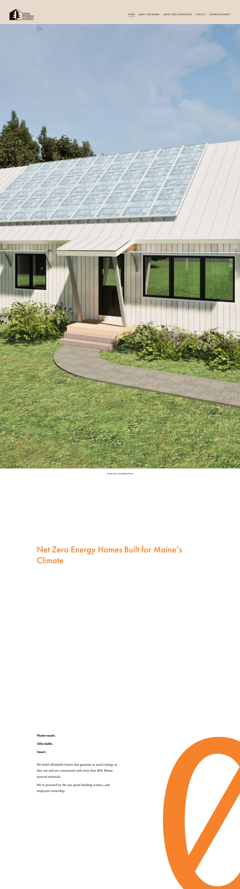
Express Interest (219, 14)
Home (131, 14)
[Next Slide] (235, 246)
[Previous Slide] (5, 246)
